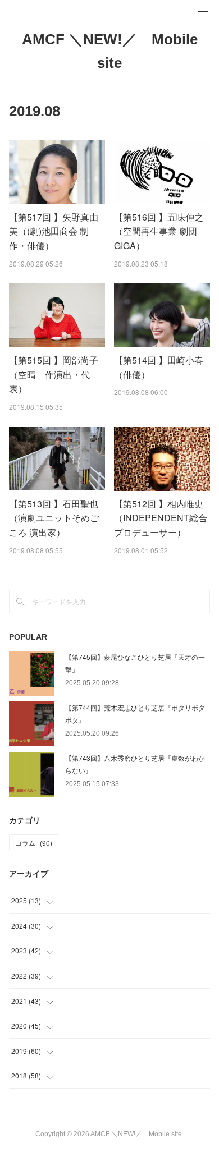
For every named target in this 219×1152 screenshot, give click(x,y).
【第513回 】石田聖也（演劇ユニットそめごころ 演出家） (54, 518)
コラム (33, 842)
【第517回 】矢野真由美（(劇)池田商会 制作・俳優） (53, 231)
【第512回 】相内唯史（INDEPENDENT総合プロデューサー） (160, 518)
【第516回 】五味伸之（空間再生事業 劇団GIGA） (158, 231)
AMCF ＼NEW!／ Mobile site (110, 51)
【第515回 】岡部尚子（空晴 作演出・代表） (53, 374)
